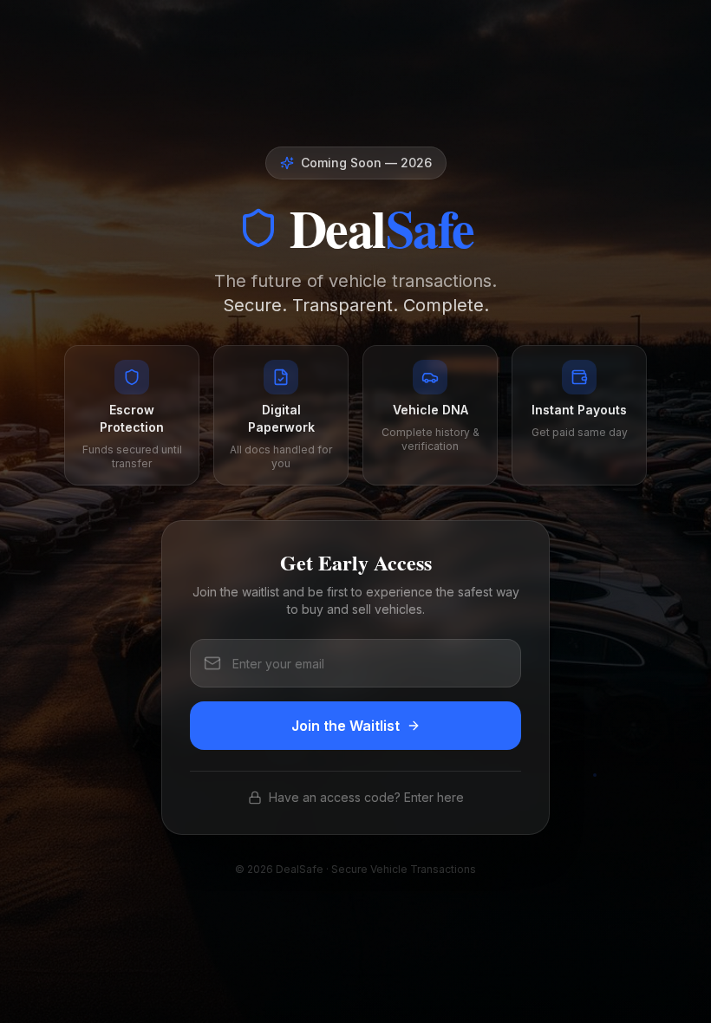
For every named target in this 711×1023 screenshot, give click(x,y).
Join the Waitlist (345, 725)
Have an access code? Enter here (366, 797)
